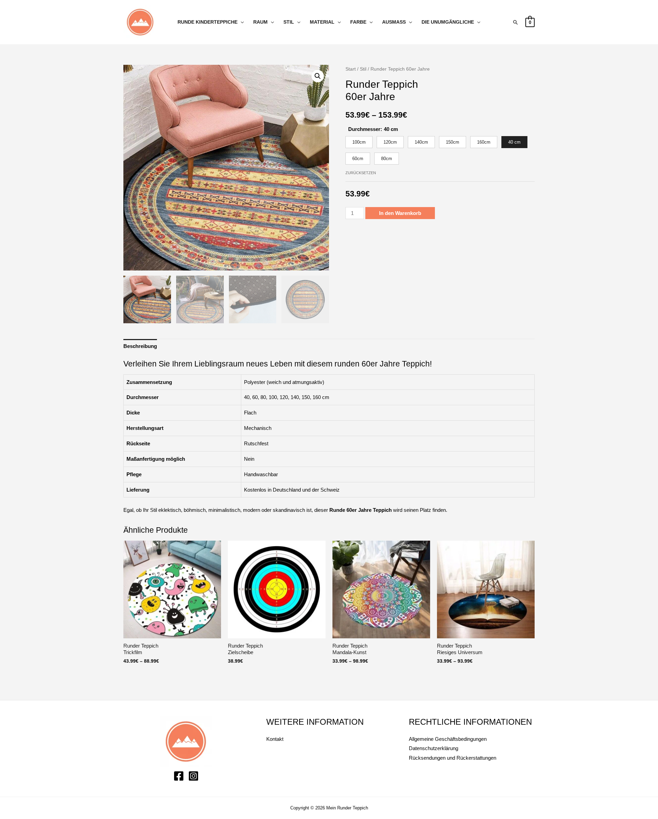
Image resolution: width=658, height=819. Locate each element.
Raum (260, 22)
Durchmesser (364, 129)
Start (350, 69)
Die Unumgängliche (448, 22)
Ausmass (394, 22)
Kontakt (274, 739)
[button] (318, 76)
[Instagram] (193, 776)
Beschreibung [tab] (140, 346)
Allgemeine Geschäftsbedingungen (448, 739)
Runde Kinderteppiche (207, 22)
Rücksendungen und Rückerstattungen (452, 758)
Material (322, 22)
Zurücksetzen (360, 173)
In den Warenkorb (400, 213)
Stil (288, 22)
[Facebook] (178, 776)
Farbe (358, 22)
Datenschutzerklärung (433, 748)
